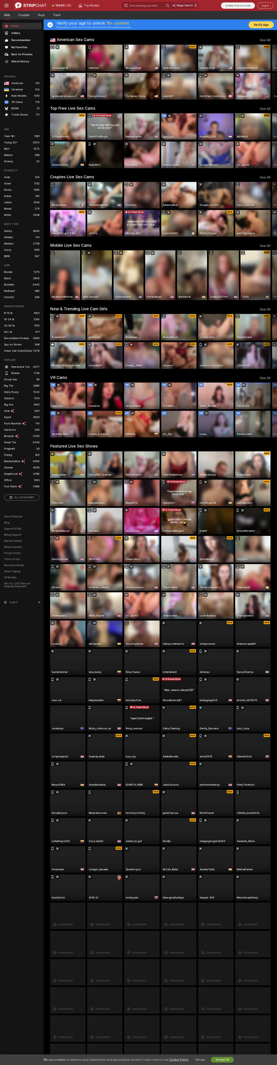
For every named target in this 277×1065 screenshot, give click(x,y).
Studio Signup (12, 571)
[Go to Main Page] (30, 5)
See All (265, 40)
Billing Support (12, 534)
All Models (10, 577)
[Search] (167, 5)
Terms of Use (12, 559)
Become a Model (14, 565)
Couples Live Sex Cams (72, 176)
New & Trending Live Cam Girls (78, 308)
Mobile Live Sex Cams (71, 245)
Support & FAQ (12, 528)
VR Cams (58, 377)
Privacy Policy (12, 553)
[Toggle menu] (6, 5)
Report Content (13, 541)
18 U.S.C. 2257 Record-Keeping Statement (17, 585)
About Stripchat (13, 516)
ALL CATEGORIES (24, 497)
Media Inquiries (13, 547)
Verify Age (261, 24)
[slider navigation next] (267, 72)
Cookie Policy (178, 1059)
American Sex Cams (75, 39)
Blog (7, 522)
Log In (265, 5)
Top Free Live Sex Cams (72, 108)
